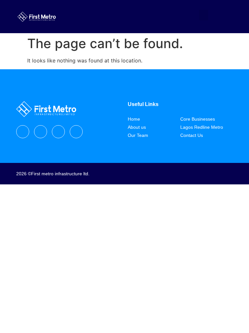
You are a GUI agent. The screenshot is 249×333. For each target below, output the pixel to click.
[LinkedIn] (76, 131)
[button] (203, 15)
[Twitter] (58, 131)
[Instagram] (40, 131)
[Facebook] (22, 131)
